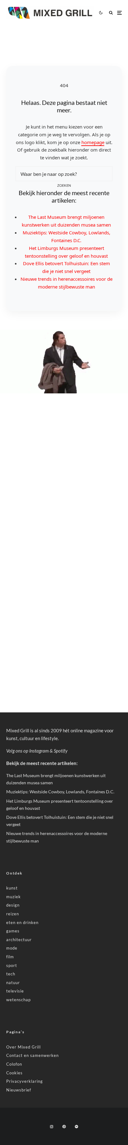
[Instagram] (51, 1126)
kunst (12, 887)
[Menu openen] (119, 12)
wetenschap (18, 999)
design (13, 905)
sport (11, 965)
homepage (92, 142)
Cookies (14, 1072)
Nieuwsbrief (18, 1089)
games (13, 930)
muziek (13, 896)
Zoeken (64, 185)
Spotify (60, 750)
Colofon (14, 1064)
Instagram (39, 750)
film (10, 956)
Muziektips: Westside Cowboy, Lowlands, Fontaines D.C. (60, 791)
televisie (15, 990)
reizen (12, 913)
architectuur (19, 939)
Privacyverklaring (24, 1081)
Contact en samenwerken (32, 1055)
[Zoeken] (111, 12)
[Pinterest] (64, 1126)
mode (11, 948)
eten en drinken (22, 922)
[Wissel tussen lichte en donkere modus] (100, 12)
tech (10, 973)
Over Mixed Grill (23, 1046)
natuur (13, 982)
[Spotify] (76, 1126)
